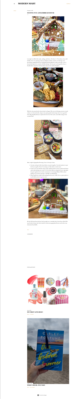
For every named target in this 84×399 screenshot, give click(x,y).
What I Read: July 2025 (36, 385)
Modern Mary (27, 3)
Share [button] (15, 10)
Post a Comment (32, 387)
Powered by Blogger (43, 395)
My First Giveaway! (35, 312)
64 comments (32, 314)
